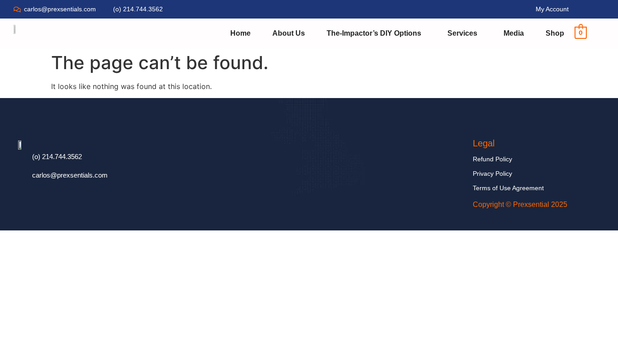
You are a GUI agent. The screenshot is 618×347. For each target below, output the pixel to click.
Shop (555, 33)
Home (240, 33)
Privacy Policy (492, 173)
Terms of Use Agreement (508, 188)
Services (462, 33)
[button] (376, 33)
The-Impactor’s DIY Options (374, 33)
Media (514, 33)
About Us (288, 33)
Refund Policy (492, 159)
